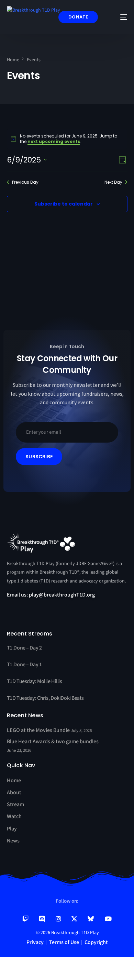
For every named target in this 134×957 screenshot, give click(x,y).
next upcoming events (53, 141)
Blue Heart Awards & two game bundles (53, 741)
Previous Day (25, 182)
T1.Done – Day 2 (24, 648)
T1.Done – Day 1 (24, 664)
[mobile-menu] (118, 17)
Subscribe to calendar (63, 203)
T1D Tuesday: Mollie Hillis (34, 681)
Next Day (113, 182)
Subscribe (39, 456)
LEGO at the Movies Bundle (39, 730)
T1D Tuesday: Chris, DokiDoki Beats (45, 698)
